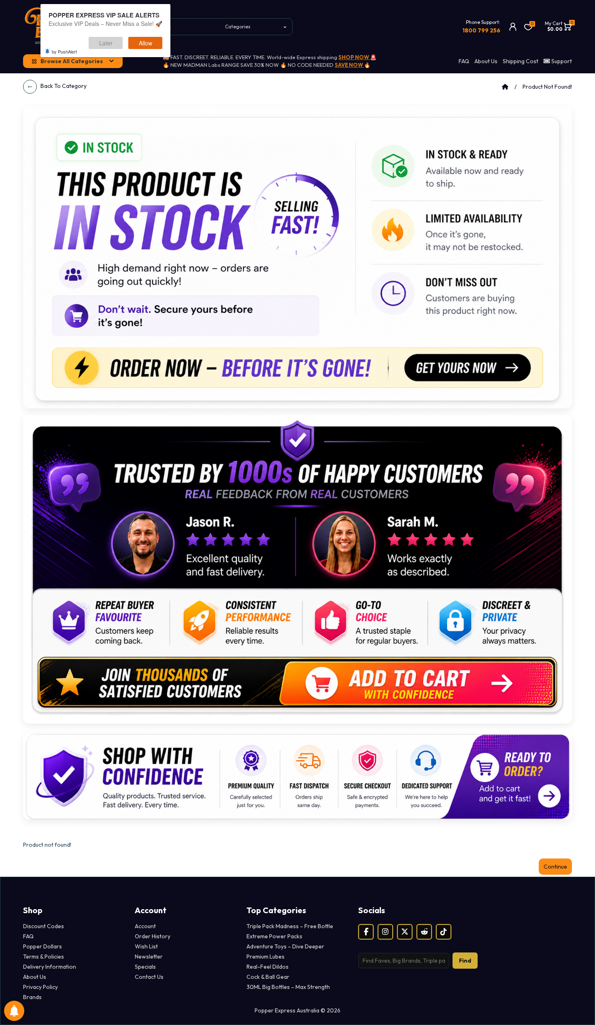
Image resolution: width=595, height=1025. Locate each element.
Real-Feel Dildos (267, 966)
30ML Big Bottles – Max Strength (288, 987)
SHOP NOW (354, 57)
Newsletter (149, 956)
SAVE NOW (349, 65)
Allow (145, 43)
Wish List (146, 946)
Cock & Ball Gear (267, 976)
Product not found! (547, 86)
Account (145, 926)
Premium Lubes (265, 956)
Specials (145, 966)
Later (106, 43)
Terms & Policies (43, 956)
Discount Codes (43, 926)
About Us (485, 61)
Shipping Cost (520, 61)
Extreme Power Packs (274, 936)
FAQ (464, 61)
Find (465, 960)
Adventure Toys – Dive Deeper (285, 946)
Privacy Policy (40, 987)
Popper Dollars (42, 946)
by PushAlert (64, 51)
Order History (152, 936)
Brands (32, 997)
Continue (555, 866)
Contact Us (149, 976)
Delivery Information (49, 966)
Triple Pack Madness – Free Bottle (289, 926)
